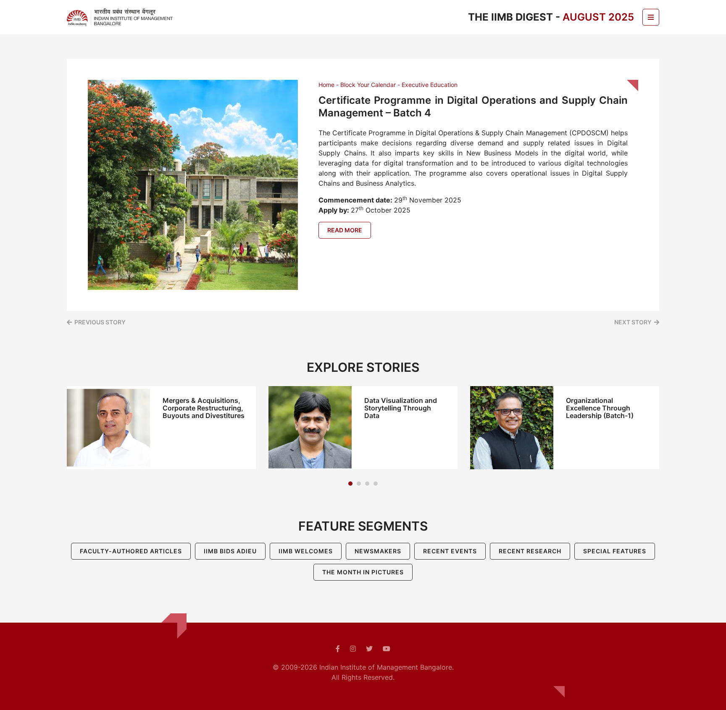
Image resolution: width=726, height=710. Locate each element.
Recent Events (450, 551)
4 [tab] (376, 483)
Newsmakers (378, 551)
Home (326, 84)
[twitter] (369, 648)
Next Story (633, 322)
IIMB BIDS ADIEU (230, 551)
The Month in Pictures (363, 572)
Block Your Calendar (368, 84)
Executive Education (430, 84)
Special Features (614, 551)
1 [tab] (350, 483)
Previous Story (100, 322)
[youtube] (386, 648)
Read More (344, 230)
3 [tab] (367, 483)
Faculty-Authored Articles (131, 551)
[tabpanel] (161, 427)
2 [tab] (359, 483)
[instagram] (353, 648)
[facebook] (338, 648)
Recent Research (530, 551)
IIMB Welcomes (306, 551)
